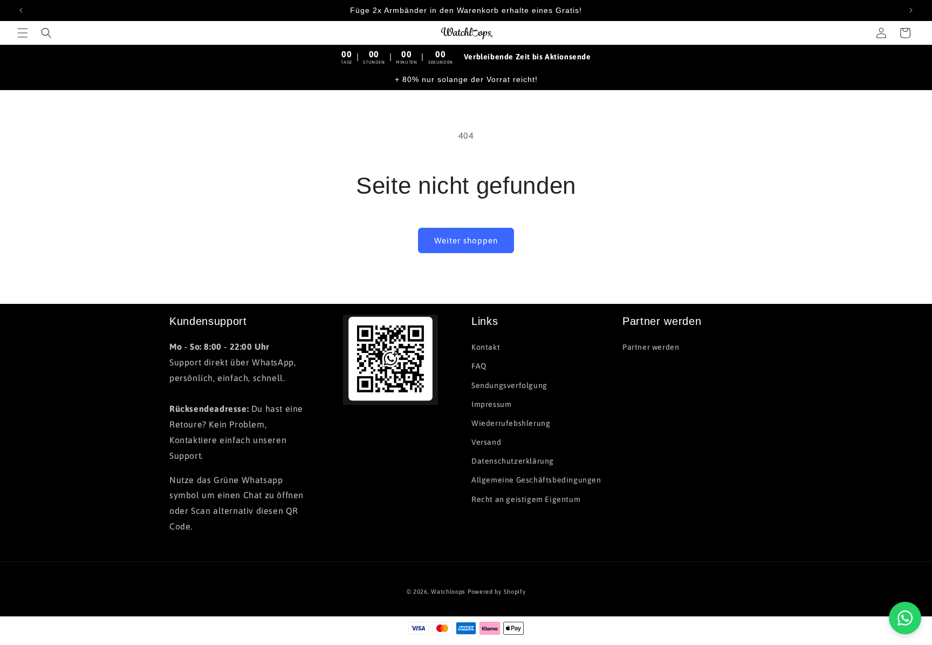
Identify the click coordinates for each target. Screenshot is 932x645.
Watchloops (448, 591)
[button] (23, 33)
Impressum (491, 404)
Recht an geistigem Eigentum (525, 499)
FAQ (478, 366)
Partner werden (650, 347)
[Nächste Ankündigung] (911, 10)
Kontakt (485, 347)
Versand (486, 442)
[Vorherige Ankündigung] (21, 10)
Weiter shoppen (466, 240)
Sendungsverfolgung (509, 385)
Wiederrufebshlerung (510, 423)
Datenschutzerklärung (512, 461)
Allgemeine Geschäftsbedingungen (536, 480)
